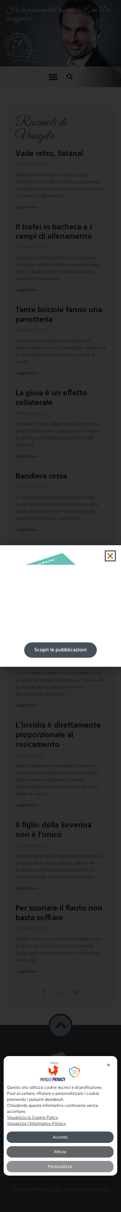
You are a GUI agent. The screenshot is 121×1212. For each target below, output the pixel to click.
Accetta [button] (60, 1137)
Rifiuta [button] (60, 1151)
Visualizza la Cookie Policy (32, 1117)
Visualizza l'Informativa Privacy (36, 1123)
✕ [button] (109, 1065)
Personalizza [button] (60, 1166)
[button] (110, 556)
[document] (60, 606)
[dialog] (60, 1116)
